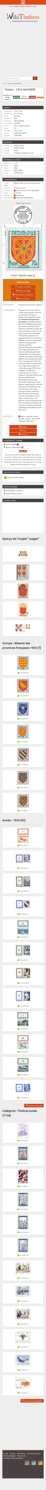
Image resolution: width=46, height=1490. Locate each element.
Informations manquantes (24, 295)
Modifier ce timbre (24, 287)
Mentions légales (9, 1456)
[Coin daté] (23, 572)
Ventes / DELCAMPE (13, 447)
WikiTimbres (28, 1458)
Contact (12, 1453)
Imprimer (23, 434)
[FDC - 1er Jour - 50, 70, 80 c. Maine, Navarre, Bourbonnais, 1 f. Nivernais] (23, 628)
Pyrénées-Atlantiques (24, 197)
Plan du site (21, 1456)
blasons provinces (23, 190)
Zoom (24, 430)
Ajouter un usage (23, 291)
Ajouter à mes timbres (16, 477)
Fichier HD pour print (14, 493)
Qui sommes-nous (33, 1453)
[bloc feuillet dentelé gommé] (23, 554)
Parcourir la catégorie (33, 1401)
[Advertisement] (23, 47)
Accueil (4, 83)
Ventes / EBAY (11, 444)
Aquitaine (20, 195)
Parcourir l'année (34, 1105)
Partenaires (21, 1453)
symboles (35, 190)
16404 (16, 6)
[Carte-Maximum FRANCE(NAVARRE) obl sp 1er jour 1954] (23, 609)
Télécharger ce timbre (14, 490)
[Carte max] (23, 591)
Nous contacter (24, 299)
